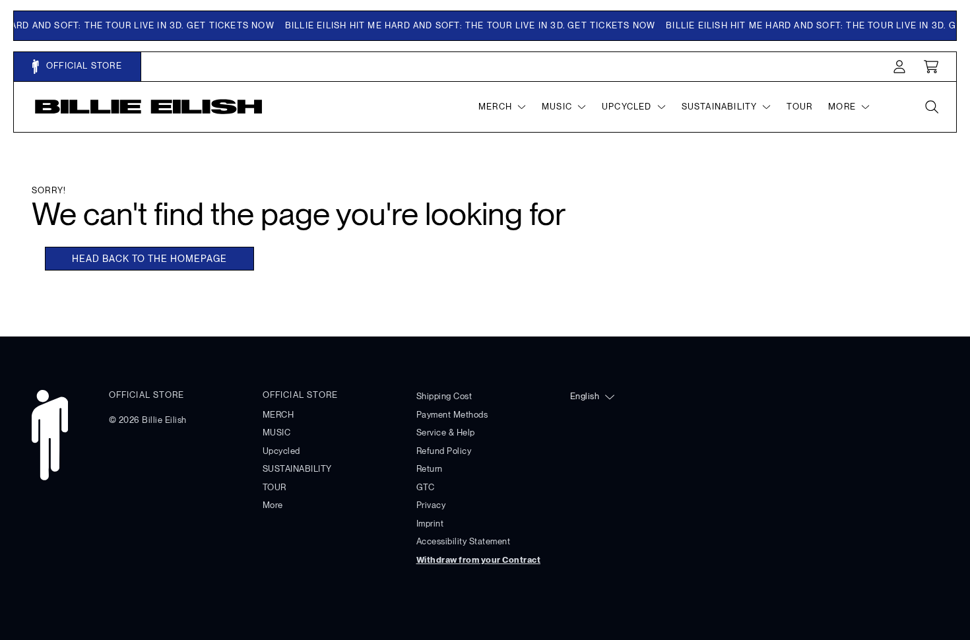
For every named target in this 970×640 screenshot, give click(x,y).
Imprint (430, 523)
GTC (425, 487)
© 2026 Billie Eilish (148, 420)
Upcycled (281, 451)
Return (429, 469)
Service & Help (445, 432)
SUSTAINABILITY (297, 469)
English (585, 396)
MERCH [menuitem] (495, 107)
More (273, 505)
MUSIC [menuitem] (557, 107)
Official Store (83, 66)
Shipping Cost (444, 396)
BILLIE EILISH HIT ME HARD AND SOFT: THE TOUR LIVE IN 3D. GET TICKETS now (466, 25)
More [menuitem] (842, 107)
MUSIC (277, 432)
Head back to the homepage (149, 258)
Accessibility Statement (463, 541)
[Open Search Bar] (931, 107)
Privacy (431, 505)
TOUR (274, 487)
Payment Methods (452, 415)
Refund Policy (444, 451)
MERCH (278, 415)
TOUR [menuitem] (799, 107)
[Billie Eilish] (149, 106)
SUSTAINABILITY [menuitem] (720, 107)
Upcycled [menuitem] (627, 107)
